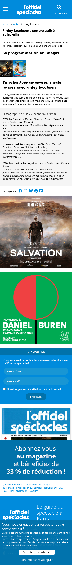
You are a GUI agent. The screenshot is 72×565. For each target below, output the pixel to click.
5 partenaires (25, 539)
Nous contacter (33, 484)
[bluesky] (30, 191)
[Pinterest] (36, 191)
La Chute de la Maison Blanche (25, 119)
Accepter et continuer (36, 552)
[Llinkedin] (41, 191)
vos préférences (13, 542)
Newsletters (50, 487)
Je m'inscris (36, 396)
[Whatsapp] (25, 191)
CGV (61, 487)
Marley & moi (16, 163)
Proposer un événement (29, 487)
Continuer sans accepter (36, 560)
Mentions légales (18, 490)
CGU (5, 490)
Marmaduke (16, 144)
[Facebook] (20, 191)
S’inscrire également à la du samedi (34, 389)
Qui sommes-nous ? (13, 484)
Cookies (34, 490)
